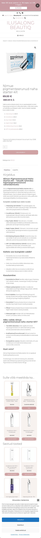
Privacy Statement (24, 534)
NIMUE (10, 41)
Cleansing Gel (10, 114)
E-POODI (18, 8)
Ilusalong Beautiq (20, 25)
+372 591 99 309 (19, 18)
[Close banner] (38, 5)
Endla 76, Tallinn (8, 15)
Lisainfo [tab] (15, 170)
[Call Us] (20, 13)
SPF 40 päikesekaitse (12, 129)
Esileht (5, 41)
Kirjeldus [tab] (7, 170)
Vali (29, 408)
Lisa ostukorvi (20, 152)
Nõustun (20, 520)
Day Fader (9, 120)
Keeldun (20, 525)
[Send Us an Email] (17, 13)
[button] (38, 500)
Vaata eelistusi (20, 530)
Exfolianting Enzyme (12, 126)
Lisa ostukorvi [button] (12, 408)
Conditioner (9, 117)
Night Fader (9, 123)
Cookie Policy (14, 534)
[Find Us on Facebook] (22, 13)
